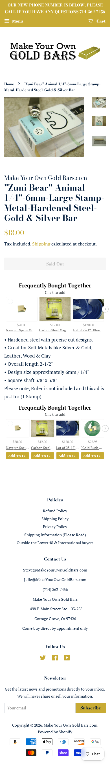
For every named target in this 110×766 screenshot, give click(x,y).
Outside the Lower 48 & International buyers (55, 542)
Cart (100, 21)
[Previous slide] (4, 309)
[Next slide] (105, 309)
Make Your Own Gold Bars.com (70, 725)
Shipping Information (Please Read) (55, 534)
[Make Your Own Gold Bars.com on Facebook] (55, 658)
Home (9, 84)
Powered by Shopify (55, 731)
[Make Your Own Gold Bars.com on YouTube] (67, 658)
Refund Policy (55, 510)
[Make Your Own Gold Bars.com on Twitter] (43, 658)
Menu (17, 21)
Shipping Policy (55, 518)
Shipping (41, 244)
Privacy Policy (55, 526)
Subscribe (90, 708)
